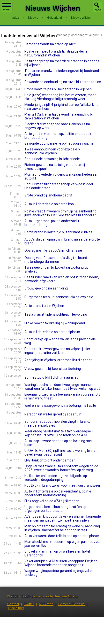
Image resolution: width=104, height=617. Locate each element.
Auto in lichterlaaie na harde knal (49, 204)
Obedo (73, 596)
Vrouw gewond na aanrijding (46, 288)
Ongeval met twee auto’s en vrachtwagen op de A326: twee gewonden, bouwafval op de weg (61, 468)
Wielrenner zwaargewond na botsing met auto (60, 405)
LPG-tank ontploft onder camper (49, 460)
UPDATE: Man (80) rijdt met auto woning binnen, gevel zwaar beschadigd (61, 452)
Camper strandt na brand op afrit (50, 44)
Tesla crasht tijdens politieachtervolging (55, 314)
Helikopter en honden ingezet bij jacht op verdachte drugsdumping (55, 478)
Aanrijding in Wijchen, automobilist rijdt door (58, 360)
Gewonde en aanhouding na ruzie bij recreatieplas (62, 82)
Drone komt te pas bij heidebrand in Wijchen (58, 89)
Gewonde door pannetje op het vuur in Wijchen (60, 143)
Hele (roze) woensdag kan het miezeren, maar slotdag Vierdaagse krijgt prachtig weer (60, 97)
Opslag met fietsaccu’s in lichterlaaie (53, 250)
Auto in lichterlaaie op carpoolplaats (52, 332)
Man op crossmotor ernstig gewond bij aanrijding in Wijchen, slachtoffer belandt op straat (62, 528)
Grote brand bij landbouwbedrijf (48, 195)
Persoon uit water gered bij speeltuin (52, 414)
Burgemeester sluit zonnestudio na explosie (58, 297)
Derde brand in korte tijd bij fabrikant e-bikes (58, 232)
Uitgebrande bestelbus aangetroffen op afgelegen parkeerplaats (55, 509)
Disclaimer (16, 608)
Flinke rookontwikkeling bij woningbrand (54, 323)
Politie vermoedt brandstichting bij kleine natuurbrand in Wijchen (56, 53)
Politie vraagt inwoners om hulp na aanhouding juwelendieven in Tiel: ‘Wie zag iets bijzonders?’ (60, 213)
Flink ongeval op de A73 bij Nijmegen (51, 501)
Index (15, 17)
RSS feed (46, 604)
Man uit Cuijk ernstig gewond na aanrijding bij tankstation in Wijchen (58, 116)
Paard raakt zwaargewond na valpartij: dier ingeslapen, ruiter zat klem (57, 351)
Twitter (29, 604)
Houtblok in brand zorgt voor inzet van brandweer (62, 485)
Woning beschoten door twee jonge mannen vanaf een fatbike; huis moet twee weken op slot (62, 387)
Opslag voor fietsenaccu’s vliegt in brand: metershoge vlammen (56, 260)
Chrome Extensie (71, 604)
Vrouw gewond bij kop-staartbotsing (52, 369)
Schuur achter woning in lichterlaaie (52, 159)
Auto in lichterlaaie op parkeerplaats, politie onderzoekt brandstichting (57, 493)
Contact (13, 604)
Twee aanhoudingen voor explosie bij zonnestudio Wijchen (52, 151)
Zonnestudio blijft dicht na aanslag (51, 377)
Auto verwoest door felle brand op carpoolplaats (61, 536)
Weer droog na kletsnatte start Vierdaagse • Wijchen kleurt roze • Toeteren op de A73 (58, 433)
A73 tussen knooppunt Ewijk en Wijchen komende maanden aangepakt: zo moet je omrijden (62, 518)
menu (7, 9)
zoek (98, 10)
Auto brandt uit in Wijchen (44, 306)
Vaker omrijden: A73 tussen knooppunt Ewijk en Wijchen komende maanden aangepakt (60, 563)
